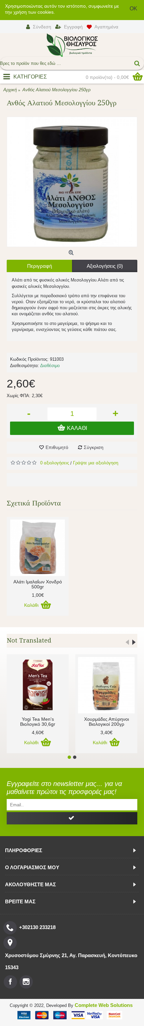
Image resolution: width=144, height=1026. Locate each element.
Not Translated (29, 640)
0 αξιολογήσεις (54, 462)
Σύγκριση (93, 447)
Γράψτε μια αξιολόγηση (95, 462)
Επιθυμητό (57, 447)
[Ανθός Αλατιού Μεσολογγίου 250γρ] (72, 182)
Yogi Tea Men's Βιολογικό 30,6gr (37, 721)
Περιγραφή (39, 266)
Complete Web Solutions (104, 1005)
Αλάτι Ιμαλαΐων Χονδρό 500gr (37, 584)
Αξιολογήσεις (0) (105, 266)
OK (133, 8)
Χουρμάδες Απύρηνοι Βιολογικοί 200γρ (106, 721)
